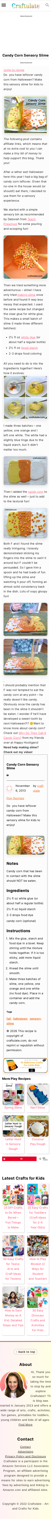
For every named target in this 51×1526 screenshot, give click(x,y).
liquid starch (29, 347)
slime (10, 1023)
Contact (25, 1446)
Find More (26, 1424)
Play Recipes (15, 798)
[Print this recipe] (8, 775)
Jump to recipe (14, 70)
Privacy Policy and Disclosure (25, 1456)
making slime (26, 294)
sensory (35, 1018)
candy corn (35, 491)
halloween (20, 1018)
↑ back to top (25, 1351)
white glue (28, 337)
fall (9, 1018)
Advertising (25, 1451)
